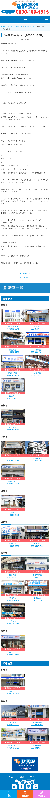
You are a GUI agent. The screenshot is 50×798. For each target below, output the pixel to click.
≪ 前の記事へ (25, 278)
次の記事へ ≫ (25, 273)
